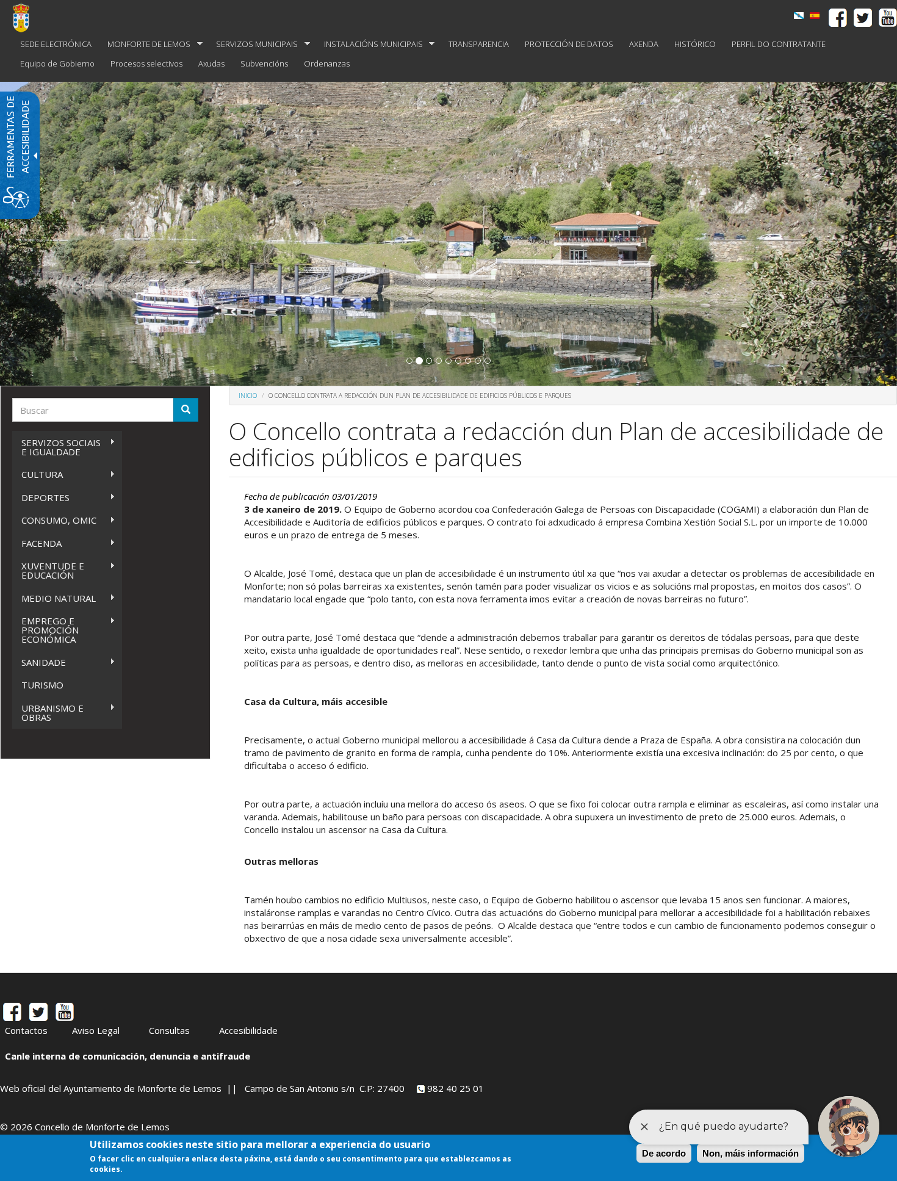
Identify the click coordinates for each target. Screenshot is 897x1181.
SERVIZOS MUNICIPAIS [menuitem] (253, 44)
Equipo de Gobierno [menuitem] (57, 63)
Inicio (248, 395)
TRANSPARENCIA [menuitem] (478, 43)
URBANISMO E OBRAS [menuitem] (48, 712)
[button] (409, 361)
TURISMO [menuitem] (42, 685)
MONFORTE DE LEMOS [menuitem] (144, 44)
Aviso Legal (96, 1030)
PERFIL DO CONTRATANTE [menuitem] (779, 43)
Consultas (169, 1030)
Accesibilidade (248, 1030)
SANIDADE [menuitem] (39, 662)
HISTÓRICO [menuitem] (695, 43)
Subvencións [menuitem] (264, 63)
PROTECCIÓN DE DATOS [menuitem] (569, 43)
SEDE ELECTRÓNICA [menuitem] (56, 43)
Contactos (26, 1030)
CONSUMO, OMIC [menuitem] (54, 520)
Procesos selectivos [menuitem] (146, 63)
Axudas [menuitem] (211, 63)
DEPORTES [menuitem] (41, 497)
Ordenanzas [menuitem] (327, 63)
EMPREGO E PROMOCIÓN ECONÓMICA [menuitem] (45, 630)
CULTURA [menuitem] (37, 474)
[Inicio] (25, 17)
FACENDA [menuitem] (37, 543)
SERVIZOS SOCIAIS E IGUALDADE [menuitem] (56, 447)
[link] (799, 15)
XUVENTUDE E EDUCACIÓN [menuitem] (48, 570)
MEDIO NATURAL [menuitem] (54, 598)
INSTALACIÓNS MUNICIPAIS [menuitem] (369, 44)
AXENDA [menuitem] (643, 43)
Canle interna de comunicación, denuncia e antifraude (127, 1056)
